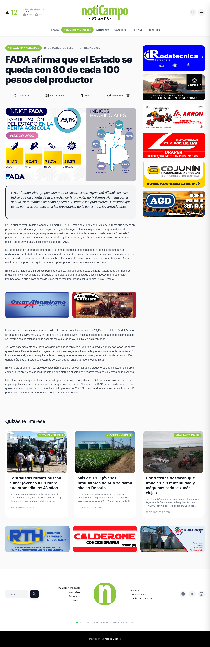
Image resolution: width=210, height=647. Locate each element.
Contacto (134, 590)
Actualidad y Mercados (77, 29)
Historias (137, 29)
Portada (54, 29)
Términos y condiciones (142, 598)
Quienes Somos (138, 594)
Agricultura (102, 29)
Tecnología (154, 29)
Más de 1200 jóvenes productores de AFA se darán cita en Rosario (105, 483)
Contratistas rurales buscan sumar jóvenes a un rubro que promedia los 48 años (35, 483)
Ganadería (120, 29)
